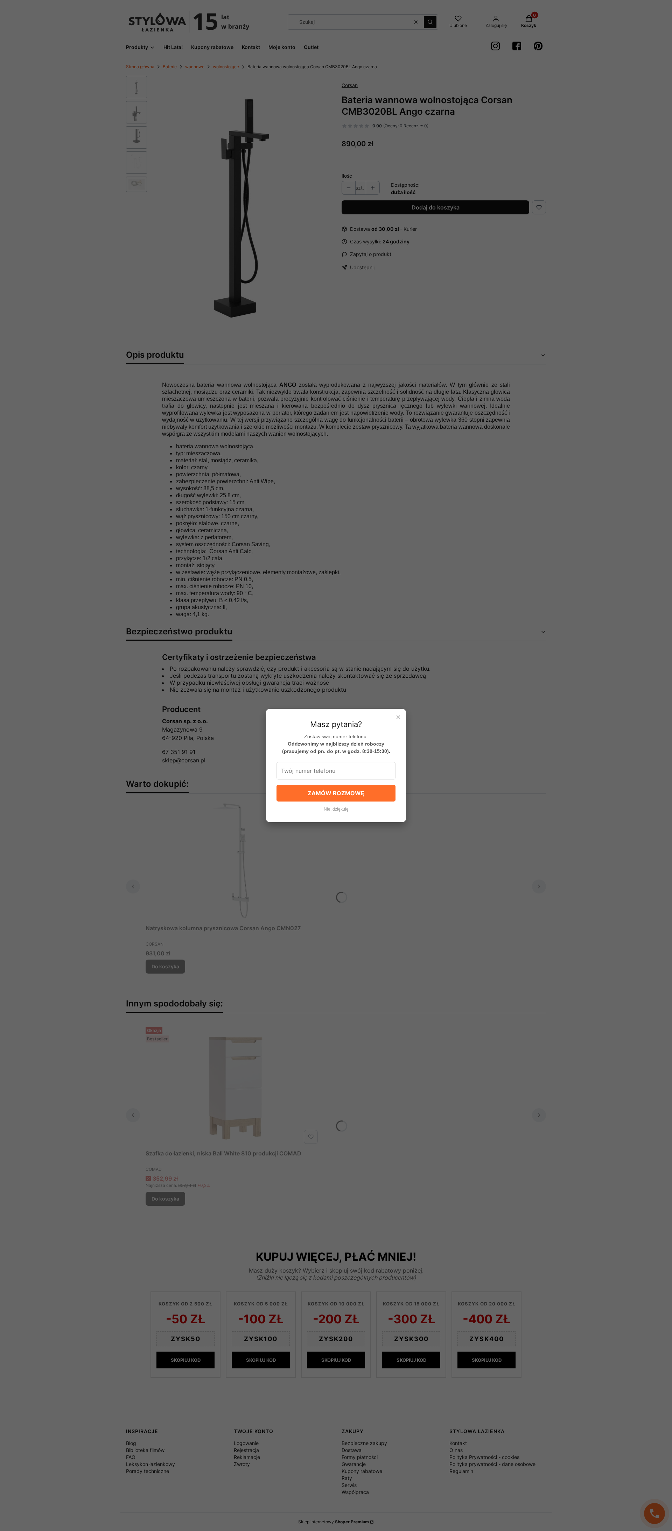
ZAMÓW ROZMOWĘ (336, 793)
